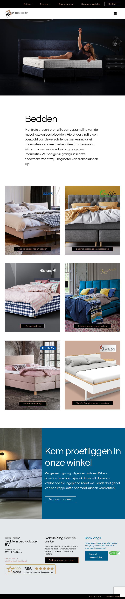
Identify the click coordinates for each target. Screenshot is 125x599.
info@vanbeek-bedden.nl (16, 561)
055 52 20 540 (11, 559)
